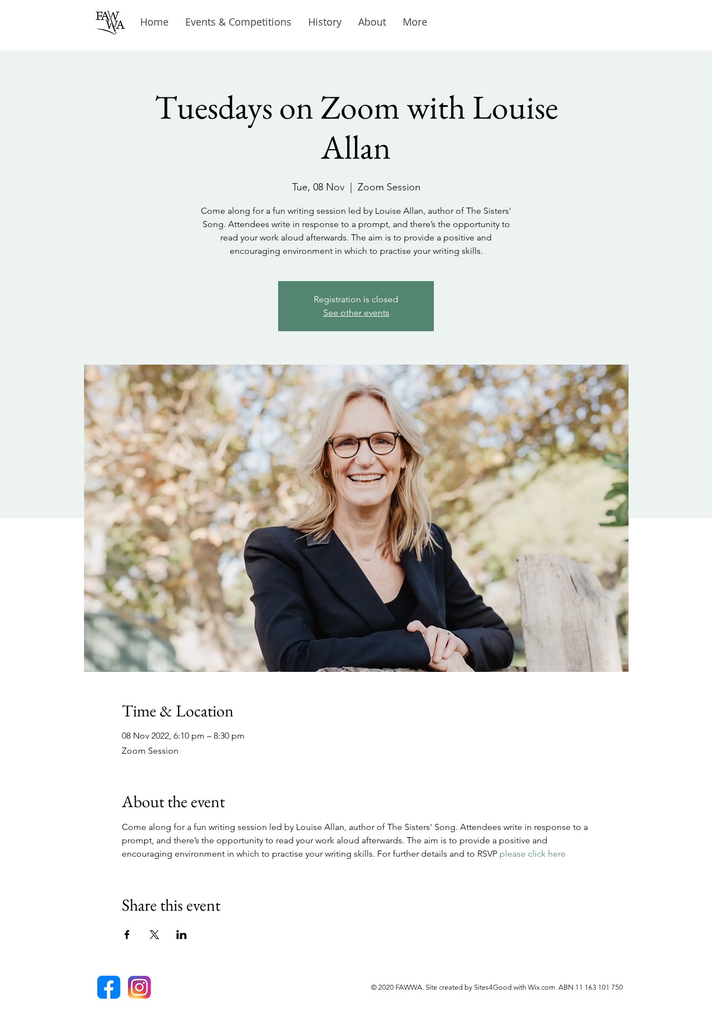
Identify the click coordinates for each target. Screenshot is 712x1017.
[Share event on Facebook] (127, 934)
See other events (356, 312)
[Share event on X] (154, 934)
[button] (325, 22)
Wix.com (543, 987)
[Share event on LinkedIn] (181, 934)
